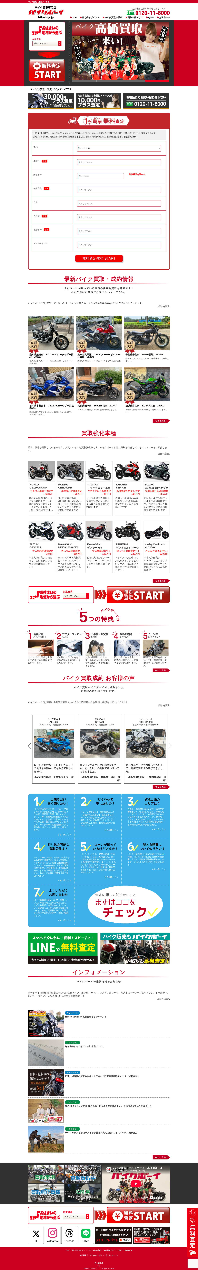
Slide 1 (84, 81)
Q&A (119, 1250)
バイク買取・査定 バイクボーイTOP (52, 89)
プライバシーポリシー (97, 1255)
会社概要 (83, 1255)
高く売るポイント (90, 17)
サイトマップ (113, 1255)
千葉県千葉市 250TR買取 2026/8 (144, 354)
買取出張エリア (135, 17)
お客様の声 (164, 17)
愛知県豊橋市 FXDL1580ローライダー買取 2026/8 (51, 355)
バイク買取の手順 (113, 17)
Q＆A (151, 17)
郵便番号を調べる (137, 174)
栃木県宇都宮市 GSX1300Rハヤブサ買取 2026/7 (52, 406)
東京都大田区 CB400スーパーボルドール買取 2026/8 (99, 355)
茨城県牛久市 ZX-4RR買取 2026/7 (145, 405)
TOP (74, 17)
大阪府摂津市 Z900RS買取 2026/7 (97, 405)
